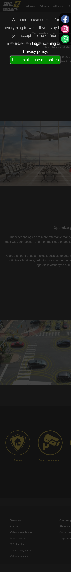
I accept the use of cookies (35, 60)
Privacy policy (35, 51)
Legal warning (44, 43)
